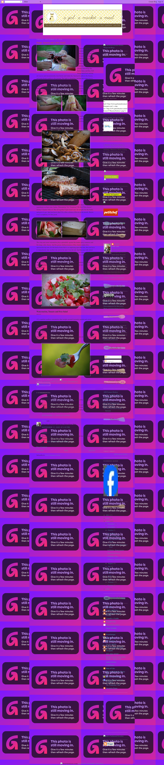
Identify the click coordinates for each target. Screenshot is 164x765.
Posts (108, 357)
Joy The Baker (111, 641)
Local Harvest (107, 397)
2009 (108, 521)
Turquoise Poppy (112, 688)
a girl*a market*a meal (109, 464)
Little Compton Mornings (114, 647)
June (109, 570)
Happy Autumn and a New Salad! (51, 42)
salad (57, 381)
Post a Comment (41, 447)
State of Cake (110, 668)
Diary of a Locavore (113, 625)
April (110, 576)
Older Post (92, 450)
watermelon (73, 381)
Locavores (106, 400)
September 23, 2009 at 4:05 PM (56, 427)
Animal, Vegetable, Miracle (112, 395)
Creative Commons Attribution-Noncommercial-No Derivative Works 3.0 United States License (113, 306)
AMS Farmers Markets (110, 392)
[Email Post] (60, 379)
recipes (114, 177)
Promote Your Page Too (110, 498)
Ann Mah (45, 396)
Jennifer (44, 432)
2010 (108, 518)
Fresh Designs (110, 634)
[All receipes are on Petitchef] (110, 215)
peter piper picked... (112, 654)
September (111, 533)
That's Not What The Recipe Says (115, 672)
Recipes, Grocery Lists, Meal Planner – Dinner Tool (115, 658)
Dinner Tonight (111, 628)
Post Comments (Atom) (52, 455)
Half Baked (110, 637)
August (110, 563)
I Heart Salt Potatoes (113, 553)
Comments (110, 361)
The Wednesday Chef (113, 685)
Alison (44, 421)
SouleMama (110, 665)
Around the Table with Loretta (113, 614)
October (110, 530)
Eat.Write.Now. (111, 631)
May (109, 573)
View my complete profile (113, 277)
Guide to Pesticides (113, 536)
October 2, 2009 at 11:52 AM (55, 441)
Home (66, 450)
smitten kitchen (111, 662)
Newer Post (40, 450)
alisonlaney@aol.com (110, 339)
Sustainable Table (109, 406)
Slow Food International (111, 403)
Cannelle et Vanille (112, 618)
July (109, 566)
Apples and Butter (112, 610)
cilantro (46, 381)
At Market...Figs (112, 556)
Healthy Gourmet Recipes (90, 763)
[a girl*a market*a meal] (110, 496)
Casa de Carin (111, 621)
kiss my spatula (111, 644)
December (111, 524)
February (111, 582)
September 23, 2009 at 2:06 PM (56, 415)
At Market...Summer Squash (116, 559)
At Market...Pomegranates (115, 550)
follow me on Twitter (121, 454)
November (111, 527)
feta (53, 381)
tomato (64, 381)
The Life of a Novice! (113, 676)
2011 (108, 515)
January (110, 585)
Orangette (109, 650)
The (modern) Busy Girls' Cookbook (114, 681)
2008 (108, 589)
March (110, 579)
